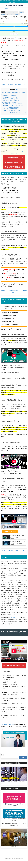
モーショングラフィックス (14, 14)
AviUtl (8, 12)
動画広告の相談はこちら (15, 167)
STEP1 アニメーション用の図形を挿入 (13, 105)
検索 (2, 754)
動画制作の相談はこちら (15, 157)
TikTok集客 (11, 724)
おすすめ (22, 12)
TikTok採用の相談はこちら (15, 665)
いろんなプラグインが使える (11, 100)
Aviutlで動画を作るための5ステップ (11, 102)
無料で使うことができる (10, 97)
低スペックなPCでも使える (10, 98)
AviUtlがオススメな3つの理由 (9, 95)
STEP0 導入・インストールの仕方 (12, 103)
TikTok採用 (3, 781)
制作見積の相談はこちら (15, 162)
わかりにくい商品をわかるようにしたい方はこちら (14, 550)
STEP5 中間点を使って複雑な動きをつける (14, 112)
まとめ (4, 113)
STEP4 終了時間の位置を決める (11, 110)
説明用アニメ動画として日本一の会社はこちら (14, 84)
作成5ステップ (15, 12)
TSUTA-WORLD (14, 617)
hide (16, 89)
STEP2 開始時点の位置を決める (11, 107)
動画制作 (2, 11)
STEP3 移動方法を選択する (10, 108)
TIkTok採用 (4, 724)
